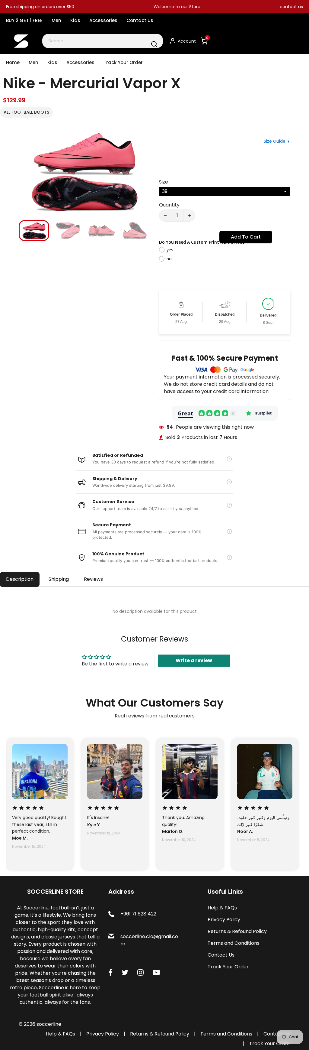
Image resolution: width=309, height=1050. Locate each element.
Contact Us (139, 20)
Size (163, 181)
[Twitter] (125, 972)
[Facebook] (110, 972)
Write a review (194, 660)
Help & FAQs (222, 907)
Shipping (59, 579)
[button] (28, 230)
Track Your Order (123, 62)
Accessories (103, 20)
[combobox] (102, 41)
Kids (75, 20)
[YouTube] (156, 972)
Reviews (93, 579)
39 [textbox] (164, 191)
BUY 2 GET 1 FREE (24, 20)
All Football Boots (26, 112)
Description (19, 579)
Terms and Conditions (234, 943)
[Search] (154, 44)
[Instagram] (140, 972)
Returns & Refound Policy (237, 931)
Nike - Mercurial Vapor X (92, 83)
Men (56, 20)
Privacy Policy (224, 919)
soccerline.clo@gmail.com (149, 940)
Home (13, 62)
